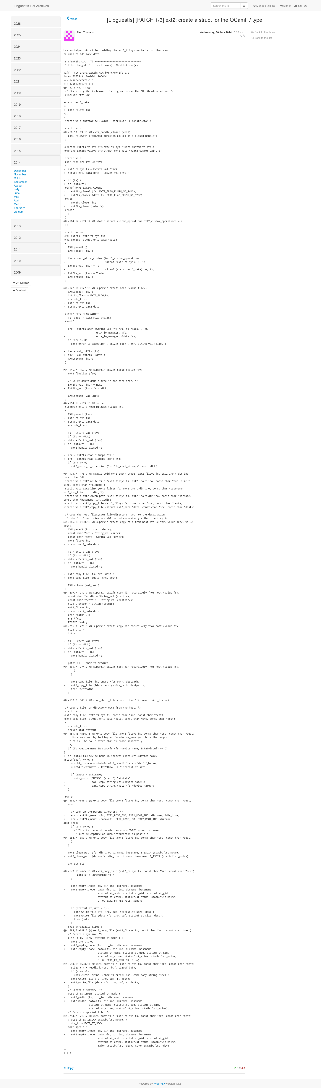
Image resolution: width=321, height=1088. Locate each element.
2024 (17, 46)
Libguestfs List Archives (31, 5)
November (20, 174)
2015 (17, 150)
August (18, 185)
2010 (17, 260)
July (16, 189)
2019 (17, 104)
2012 (17, 237)
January (18, 211)
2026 (17, 23)
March (17, 204)
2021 (17, 81)
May (16, 196)
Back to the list (263, 38)
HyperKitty (159, 1083)
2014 (17, 162)
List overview (22, 282)
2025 (17, 35)
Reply (70, 1068)
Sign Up (302, 5)
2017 (17, 127)
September (20, 182)
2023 (17, 58)
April (16, 200)
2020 (17, 92)
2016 (17, 139)
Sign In (287, 5)
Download (20, 290)
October (18, 178)
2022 (17, 69)
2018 (17, 116)
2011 (17, 249)
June (17, 193)
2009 (17, 272)
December (20, 170)
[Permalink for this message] (244, 35)
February (19, 208)
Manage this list (265, 5)
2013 (17, 226)
